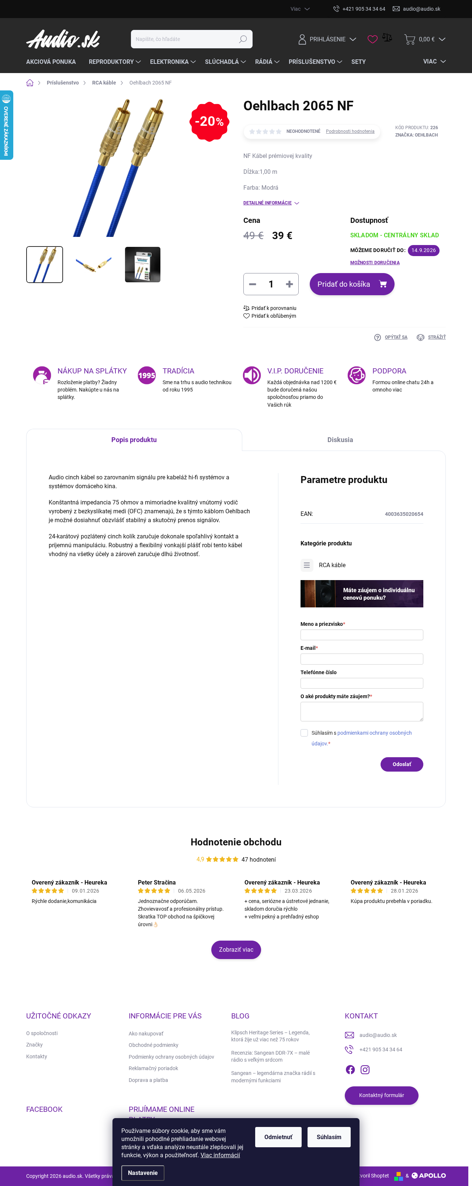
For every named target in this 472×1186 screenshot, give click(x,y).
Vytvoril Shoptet (371, 1176)
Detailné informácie (267, 203)
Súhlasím (329, 1137)
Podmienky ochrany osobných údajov (171, 1057)
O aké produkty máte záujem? (336, 696)
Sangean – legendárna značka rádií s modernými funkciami (273, 1076)
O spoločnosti (42, 1033)
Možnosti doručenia (375, 262)
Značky (34, 1045)
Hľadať (243, 39)
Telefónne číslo (319, 672)
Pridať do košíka (343, 284)
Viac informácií (220, 1155)
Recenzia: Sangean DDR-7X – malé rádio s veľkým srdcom (270, 1056)
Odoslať (402, 764)
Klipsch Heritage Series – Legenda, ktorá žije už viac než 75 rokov (270, 1036)
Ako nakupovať (146, 1034)
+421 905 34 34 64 (381, 1049)
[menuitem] (53, 62)
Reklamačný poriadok (153, 1068)
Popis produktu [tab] (134, 440)
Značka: (416, 135)
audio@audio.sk (378, 1035)
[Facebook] (350, 1068)
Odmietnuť (278, 1137)
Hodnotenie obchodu (236, 842)
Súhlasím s (362, 738)
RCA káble (332, 565)
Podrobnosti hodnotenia (350, 131)
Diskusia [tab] (340, 440)
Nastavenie (143, 1172)
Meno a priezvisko (323, 624)
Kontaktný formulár (381, 1095)
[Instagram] (365, 1068)
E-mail (309, 648)
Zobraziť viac (236, 949)
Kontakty (36, 1056)
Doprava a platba (148, 1080)
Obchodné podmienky (153, 1045)
